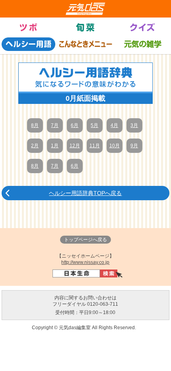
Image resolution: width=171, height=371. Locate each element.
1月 (54, 145)
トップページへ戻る (85, 239)
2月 (35, 145)
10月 (114, 145)
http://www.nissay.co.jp (85, 262)
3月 (134, 125)
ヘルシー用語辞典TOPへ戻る (85, 193)
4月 (114, 125)
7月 (54, 125)
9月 (134, 145)
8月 (35, 125)
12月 (75, 145)
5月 (94, 125)
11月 (94, 145)
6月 (74, 125)
